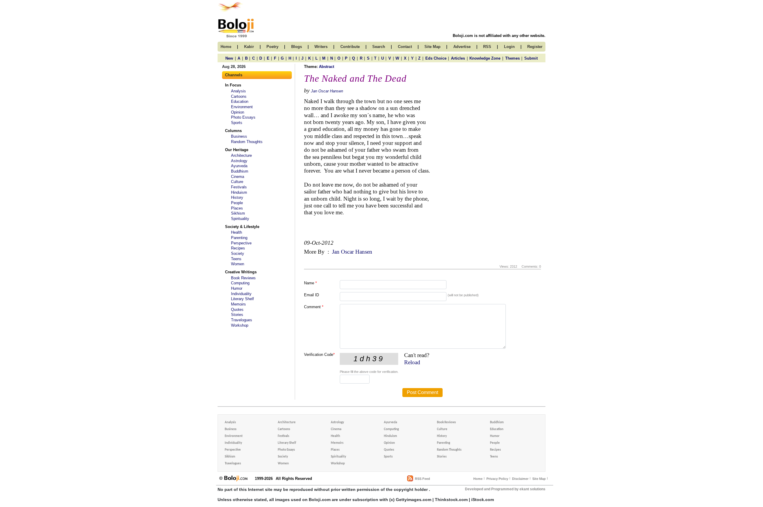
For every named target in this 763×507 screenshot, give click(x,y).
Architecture (241, 155)
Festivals (239, 187)
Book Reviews (243, 278)
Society (237, 253)
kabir (249, 46)
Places (237, 208)
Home (478, 478)
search (378, 46)
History (237, 197)
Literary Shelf (242, 299)
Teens (236, 259)
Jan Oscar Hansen (327, 91)
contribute (350, 46)
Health (236, 232)
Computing (240, 283)
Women (237, 264)
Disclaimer (520, 478)
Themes (512, 58)
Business (239, 136)
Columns (233, 130)
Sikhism (238, 213)
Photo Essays (243, 117)
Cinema (237, 176)
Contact (405, 46)
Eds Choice (435, 58)
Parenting (239, 237)
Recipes (238, 248)
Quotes (237, 309)
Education (239, 101)
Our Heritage (236, 150)
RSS (487, 46)
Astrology (239, 161)
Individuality (241, 294)
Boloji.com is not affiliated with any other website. (499, 35)
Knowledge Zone (484, 58)
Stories (237, 314)
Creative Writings (241, 272)
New (229, 58)
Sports (236, 122)
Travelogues (241, 320)
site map (432, 46)
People (237, 203)
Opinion (237, 112)
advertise (462, 46)
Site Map (539, 478)
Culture (237, 181)
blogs (296, 46)
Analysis (238, 91)
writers (321, 46)
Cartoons (238, 96)
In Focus (233, 85)
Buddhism (239, 171)
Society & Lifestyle (242, 226)
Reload (412, 362)
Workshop (239, 325)
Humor (236, 288)
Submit (531, 58)
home (226, 46)
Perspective (241, 243)
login (509, 46)
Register (534, 46)
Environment (242, 107)
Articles (458, 58)
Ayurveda (239, 166)
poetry (272, 46)
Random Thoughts (247, 141)
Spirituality (240, 218)
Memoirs (238, 304)
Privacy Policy (497, 478)
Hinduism (239, 192)
